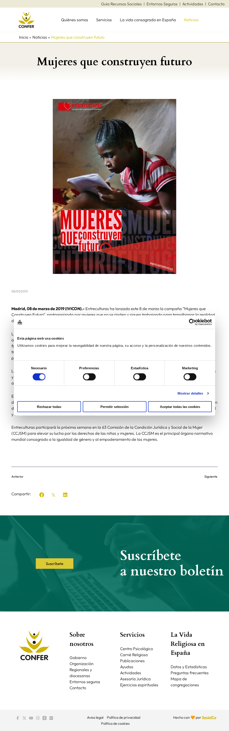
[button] (42, 495)
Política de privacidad (123, 717)
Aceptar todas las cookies (180, 406)
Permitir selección (114, 406)
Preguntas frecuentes (190, 672)
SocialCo (209, 717)
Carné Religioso (134, 654)
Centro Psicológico (136, 648)
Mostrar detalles (190, 393)
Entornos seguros (85, 681)
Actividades (130, 672)
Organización (81, 663)
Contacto (78, 687)
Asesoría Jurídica (135, 678)
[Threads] (44, 718)
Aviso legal (95, 717)
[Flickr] (51, 718)
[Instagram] (38, 718)
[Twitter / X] (24, 718)
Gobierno (78, 657)
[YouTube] (31, 718)
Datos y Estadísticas (189, 666)
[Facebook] (18, 718)
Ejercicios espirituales (139, 684)
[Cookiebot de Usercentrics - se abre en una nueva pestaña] (192, 322)
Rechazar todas (49, 406)
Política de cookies (115, 723)
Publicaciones (132, 660)
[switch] (89, 376)
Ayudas (126, 666)
